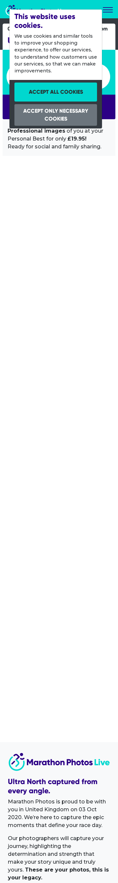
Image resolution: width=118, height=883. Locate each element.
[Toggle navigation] (108, 10)
